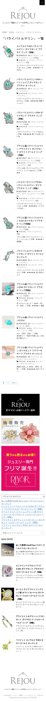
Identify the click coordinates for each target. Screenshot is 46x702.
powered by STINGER (29, 698)
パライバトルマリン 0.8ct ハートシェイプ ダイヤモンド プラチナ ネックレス (30, 82)
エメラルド (35, 55)
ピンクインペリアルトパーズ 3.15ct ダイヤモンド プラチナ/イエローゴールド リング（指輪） (30, 568)
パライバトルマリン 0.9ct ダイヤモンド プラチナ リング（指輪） (30, 115)
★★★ (29, 328)
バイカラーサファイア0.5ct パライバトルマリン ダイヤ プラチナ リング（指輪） (29, 185)
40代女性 (22, 361)
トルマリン (35, 357)
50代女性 (22, 298)
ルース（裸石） (25, 326)
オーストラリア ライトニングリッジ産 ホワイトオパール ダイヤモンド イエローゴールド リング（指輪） (22, 514)
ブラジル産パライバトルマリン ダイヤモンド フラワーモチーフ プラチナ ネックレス (30, 350)
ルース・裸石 (28, 331)
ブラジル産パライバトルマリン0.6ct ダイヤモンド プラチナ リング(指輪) (30, 287)
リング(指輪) (34, 58)
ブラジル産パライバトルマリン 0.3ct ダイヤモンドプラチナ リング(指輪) (30, 221)
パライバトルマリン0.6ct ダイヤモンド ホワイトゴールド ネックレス (30, 254)
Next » (14, 383)
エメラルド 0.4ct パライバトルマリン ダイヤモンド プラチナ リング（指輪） (30, 49)
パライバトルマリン (35, 127)
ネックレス (35, 89)
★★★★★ (23, 93)
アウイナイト (36, 158)
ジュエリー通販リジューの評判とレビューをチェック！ (23, 689)
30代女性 (22, 328)
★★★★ (22, 60)
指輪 (27, 62)
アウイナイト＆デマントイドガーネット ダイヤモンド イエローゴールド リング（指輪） (30, 619)
